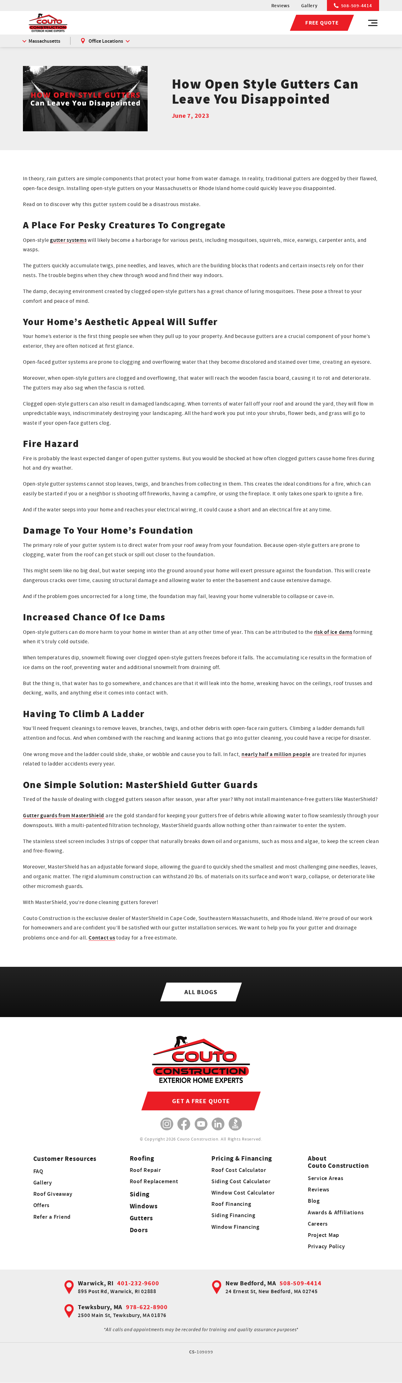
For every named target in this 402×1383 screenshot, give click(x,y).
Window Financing (235, 1226)
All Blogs (200, 992)
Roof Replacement (154, 1181)
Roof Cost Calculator (238, 1169)
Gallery (309, 5)
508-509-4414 (356, 5)
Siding (140, 1194)
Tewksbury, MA (100, 1307)
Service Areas (326, 1178)
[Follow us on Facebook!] (184, 1124)
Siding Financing (233, 1215)
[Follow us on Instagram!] (167, 1124)
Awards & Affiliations (336, 1212)
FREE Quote (322, 22)
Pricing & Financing (241, 1158)
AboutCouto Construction (338, 1162)
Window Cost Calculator (243, 1192)
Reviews (280, 5)
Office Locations (106, 41)
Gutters (141, 1218)
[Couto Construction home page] (48, 23)
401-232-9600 (138, 1283)
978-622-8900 (147, 1307)
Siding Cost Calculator (241, 1181)
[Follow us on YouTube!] (201, 1124)
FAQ (38, 1171)
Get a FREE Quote (201, 1101)
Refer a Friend (52, 1216)
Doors (139, 1229)
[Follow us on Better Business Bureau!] (235, 1124)
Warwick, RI (95, 1283)
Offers (41, 1205)
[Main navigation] (373, 23)
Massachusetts (44, 41)
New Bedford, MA (250, 1283)
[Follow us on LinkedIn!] (218, 1124)
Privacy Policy (326, 1246)
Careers (318, 1223)
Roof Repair (145, 1169)
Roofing (142, 1158)
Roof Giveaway (53, 1193)
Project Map (323, 1235)
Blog (314, 1200)
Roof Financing (231, 1203)
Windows (144, 1206)
